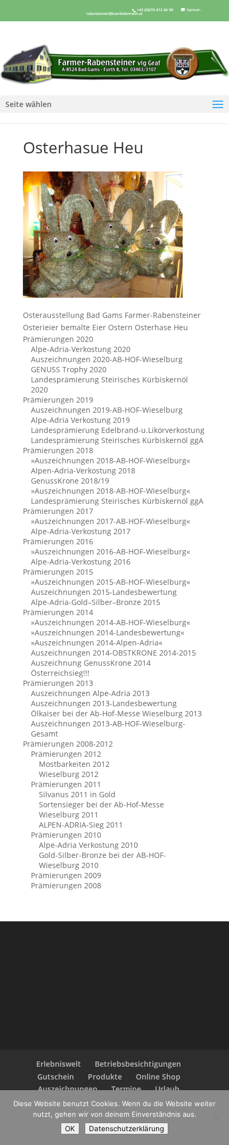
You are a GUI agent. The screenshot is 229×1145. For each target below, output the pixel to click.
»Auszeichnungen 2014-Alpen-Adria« (96, 642)
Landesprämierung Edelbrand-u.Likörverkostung (118, 430)
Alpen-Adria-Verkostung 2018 (83, 470)
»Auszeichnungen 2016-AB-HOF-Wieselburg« (110, 551)
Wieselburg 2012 (69, 774)
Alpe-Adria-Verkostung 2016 (80, 562)
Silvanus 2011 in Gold (77, 794)
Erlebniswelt (58, 1064)
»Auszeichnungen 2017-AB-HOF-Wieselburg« (110, 521)
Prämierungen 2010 (66, 835)
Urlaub (167, 1089)
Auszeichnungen (67, 1089)
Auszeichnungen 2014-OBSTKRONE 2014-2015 (113, 653)
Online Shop (158, 1077)
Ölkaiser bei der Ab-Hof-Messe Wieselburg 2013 (116, 713)
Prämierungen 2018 (58, 450)
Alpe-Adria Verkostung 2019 (80, 420)
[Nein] (215, 1118)
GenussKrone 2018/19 (70, 481)
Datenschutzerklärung (126, 1128)
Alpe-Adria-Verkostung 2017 (80, 531)
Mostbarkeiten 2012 (74, 764)
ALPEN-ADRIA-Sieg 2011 (81, 825)
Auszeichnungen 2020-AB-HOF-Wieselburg (107, 359)
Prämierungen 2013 (58, 683)
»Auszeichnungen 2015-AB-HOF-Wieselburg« (110, 582)
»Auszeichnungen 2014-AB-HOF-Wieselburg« (110, 622)
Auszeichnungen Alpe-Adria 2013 (90, 693)
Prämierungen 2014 (58, 612)
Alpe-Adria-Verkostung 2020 (80, 349)
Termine (126, 1089)
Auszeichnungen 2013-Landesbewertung (104, 703)
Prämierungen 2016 (58, 541)
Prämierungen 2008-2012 (68, 744)
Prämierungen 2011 (66, 784)
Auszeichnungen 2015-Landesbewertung (104, 592)
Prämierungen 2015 (58, 572)
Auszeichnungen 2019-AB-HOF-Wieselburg (107, 410)
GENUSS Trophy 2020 (69, 369)
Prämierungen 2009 (66, 875)
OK (70, 1128)
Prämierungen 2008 (66, 885)
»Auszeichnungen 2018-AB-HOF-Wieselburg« (110, 460)
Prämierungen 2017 (58, 511)
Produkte (105, 1077)
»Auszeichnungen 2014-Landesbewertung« (107, 632)
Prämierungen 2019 (58, 400)
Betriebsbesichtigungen (138, 1064)
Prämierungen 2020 (58, 339)
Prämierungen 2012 (66, 754)
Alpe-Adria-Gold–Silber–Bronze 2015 (95, 602)
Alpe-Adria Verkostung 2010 (88, 845)
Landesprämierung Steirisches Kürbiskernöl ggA (117, 440)
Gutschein (55, 1077)
